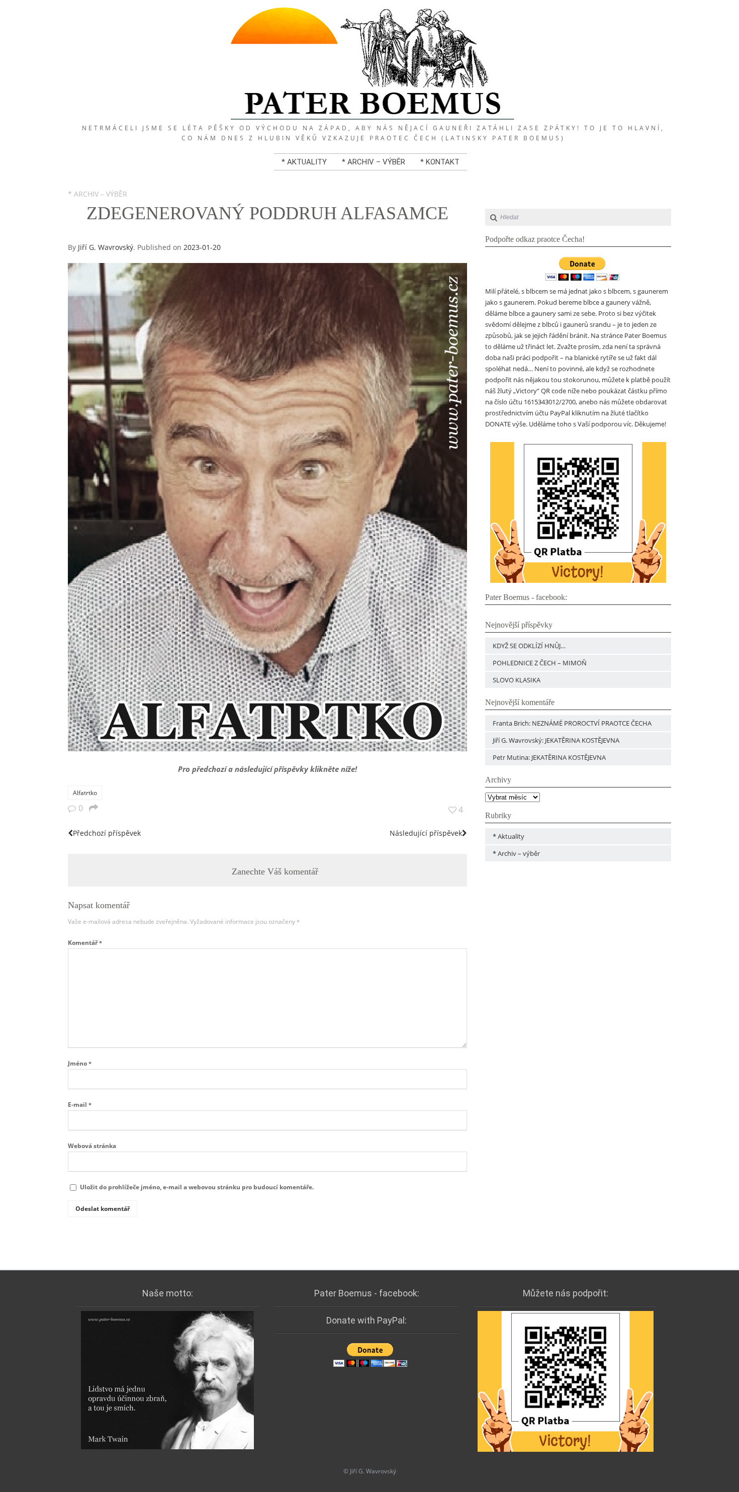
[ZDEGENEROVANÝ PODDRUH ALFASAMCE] (267, 748)
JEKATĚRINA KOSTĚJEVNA (582, 740)
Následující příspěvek (426, 833)
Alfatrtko (85, 792)
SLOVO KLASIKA (516, 679)
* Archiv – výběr (373, 161)
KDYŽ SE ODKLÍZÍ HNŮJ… (529, 645)
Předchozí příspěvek (107, 833)
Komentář (85, 942)
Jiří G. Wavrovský (105, 247)
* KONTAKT (439, 161)
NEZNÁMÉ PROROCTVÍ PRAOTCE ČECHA (592, 723)
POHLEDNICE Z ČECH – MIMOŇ (540, 662)
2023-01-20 (202, 247)
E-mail (79, 1104)
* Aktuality (304, 161)
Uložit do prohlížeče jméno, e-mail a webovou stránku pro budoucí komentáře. (197, 1187)
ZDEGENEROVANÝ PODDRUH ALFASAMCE (267, 213)
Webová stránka (92, 1146)
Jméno (79, 1063)
